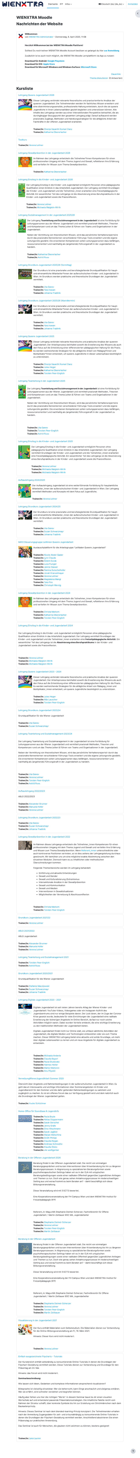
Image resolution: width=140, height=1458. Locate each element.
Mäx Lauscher (50, 699)
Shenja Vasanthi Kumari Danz (58, 129)
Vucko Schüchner (37, 1103)
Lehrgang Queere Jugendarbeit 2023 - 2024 (39, 671)
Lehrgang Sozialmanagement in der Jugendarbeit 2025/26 (46, 215)
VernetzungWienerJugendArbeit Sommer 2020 (41, 1078)
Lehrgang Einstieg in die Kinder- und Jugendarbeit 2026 (45, 179)
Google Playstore (55, 61)
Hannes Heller (51, 1065)
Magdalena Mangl (52, 579)
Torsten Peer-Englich (54, 373)
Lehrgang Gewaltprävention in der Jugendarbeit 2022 (44, 836)
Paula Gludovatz (51, 1062)
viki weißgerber (51, 1150)
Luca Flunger (50, 564)
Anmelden (133, 4)
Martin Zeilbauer (52, 1231)
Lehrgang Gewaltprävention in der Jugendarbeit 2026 (44, 153)
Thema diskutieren (99, 78)
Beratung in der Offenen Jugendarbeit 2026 (39, 1157)
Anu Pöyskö (49, 1071)
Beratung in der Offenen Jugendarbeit (36, 1239)
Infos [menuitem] (67, 4)
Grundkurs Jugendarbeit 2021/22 (34, 917)
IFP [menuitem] (61, 4)
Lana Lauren (35, 1438)
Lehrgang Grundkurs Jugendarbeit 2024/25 (39, 506)
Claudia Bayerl (51, 1059)
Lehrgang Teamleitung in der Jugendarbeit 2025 (41, 381)
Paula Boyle (49, 1116)
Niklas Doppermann (53, 1119)
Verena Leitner (36, 145)
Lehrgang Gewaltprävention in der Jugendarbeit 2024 (44, 593)
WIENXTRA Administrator (41, 37)
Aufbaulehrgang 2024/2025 (31, 480)
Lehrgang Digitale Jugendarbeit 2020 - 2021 (39, 999)
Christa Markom (51, 612)
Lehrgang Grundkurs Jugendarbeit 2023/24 (39, 710)
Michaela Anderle (52, 1055)
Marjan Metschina (52, 1135)
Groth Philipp (50, 1138)
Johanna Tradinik (52, 293)
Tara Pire (48, 582)
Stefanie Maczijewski (39, 986)
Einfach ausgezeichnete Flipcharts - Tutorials (40, 1356)
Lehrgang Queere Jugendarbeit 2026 (36, 95)
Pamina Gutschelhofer (54, 570)
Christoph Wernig (52, 585)
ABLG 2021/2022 (26, 930)
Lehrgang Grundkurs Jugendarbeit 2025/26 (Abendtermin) (46, 300)
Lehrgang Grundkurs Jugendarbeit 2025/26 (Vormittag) (45, 265)
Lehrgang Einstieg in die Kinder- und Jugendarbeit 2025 (45, 441)
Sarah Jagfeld (50, 1132)
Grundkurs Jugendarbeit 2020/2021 (35, 973)
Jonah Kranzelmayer (54, 573)
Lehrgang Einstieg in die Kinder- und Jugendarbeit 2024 (45, 625)
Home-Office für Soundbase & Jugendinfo (38, 1111)
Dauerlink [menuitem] (116, 74)
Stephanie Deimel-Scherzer (57, 1222)
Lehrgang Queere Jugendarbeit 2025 (36, 336)
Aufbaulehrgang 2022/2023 (31, 791)
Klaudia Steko (50, 1147)
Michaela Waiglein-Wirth (49, 207)
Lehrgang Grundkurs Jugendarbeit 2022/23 (39, 817)
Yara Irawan (49, 290)
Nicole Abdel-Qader (53, 555)
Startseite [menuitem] (53, 4)
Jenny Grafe (50, 1126)
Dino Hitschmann (52, 1129)
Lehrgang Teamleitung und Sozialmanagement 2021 (43, 957)
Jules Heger (50, 367)
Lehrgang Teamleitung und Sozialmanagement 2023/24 (45, 733)
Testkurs (22, 139)
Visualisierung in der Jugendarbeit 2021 (37, 1320)
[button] (111, 4)
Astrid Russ (43, 257)
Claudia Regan (51, 1141)
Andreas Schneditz (53, 1144)
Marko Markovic (51, 1068)
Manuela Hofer (36, 807)
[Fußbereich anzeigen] (133, 1451)
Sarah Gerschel (51, 1122)
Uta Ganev (49, 287)
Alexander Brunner (38, 804)
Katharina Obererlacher (55, 132)
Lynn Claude (50, 558)
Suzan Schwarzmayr (54, 531)
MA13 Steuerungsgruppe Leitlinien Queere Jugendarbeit (45, 542)
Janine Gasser (51, 567)
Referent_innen (88, 850)
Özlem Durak (50, 561)
